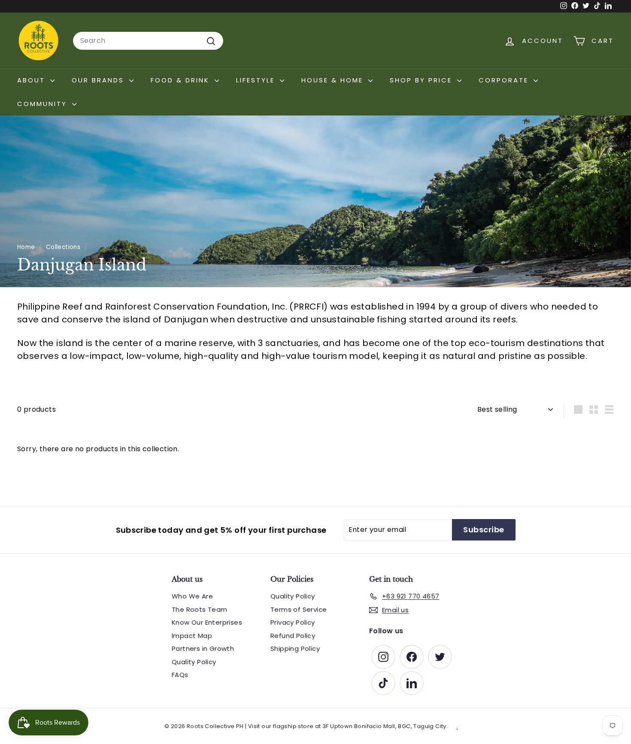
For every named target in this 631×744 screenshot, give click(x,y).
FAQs (180, 674)
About (32, 80)
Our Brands (99, 80)
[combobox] (148, 41)
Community (43, 103)
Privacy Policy (292, 622)
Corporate (505, 80)
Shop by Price (422, 80)
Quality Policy (194, 661)
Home (26, 247)
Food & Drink (181, 80)
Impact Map (192, 635)
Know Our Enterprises (207, 622)
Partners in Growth (203, 648)
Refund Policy (292, 635)
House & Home (333, 80)
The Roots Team (200, 609)
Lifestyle (257, 80)
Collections (63, 247)
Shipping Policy (295, 648)
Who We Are (192, 596)
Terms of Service (298, 609)
